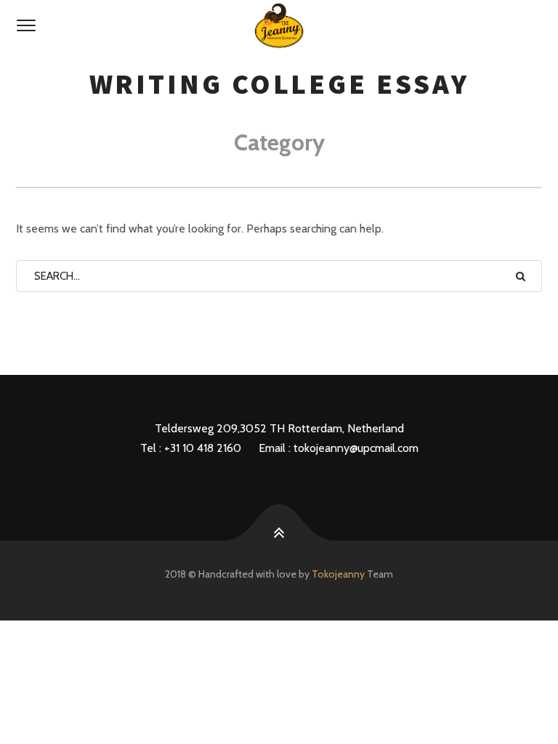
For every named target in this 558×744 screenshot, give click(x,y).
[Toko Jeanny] (279, 26)
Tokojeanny (338, 574)
